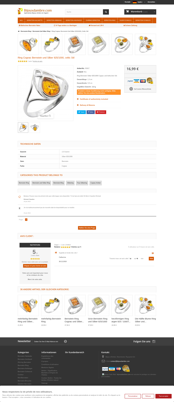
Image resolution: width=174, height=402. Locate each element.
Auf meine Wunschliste (142, 89)
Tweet (82, 112)
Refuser (148, 396)
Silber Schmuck (125, 20)
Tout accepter (163, 396)
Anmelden (151, 2)
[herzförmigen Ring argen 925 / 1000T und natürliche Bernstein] (122, 44)
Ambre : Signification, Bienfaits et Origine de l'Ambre (49, 373)
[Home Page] (18, 31)
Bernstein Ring (109, 20)
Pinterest (101, 112)
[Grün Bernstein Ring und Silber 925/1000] (98, 44)
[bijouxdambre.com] (40, 11)
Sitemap (44, 383)
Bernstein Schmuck (143, 20)
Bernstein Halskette (34, 20)
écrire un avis (37, 61)
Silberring (70, 183)
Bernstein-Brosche (24, 381)
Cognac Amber (96, 183)
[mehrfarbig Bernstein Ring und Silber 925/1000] (28, 44)
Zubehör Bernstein (24, 384)
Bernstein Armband (54, 20)
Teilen (91, 112)
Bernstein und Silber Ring (41, 183)
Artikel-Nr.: (81, 68)
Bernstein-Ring (59, 183)
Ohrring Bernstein (93, 20)
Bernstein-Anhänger (74, 20)
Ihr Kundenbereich (74, 352)
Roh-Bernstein (23, 378)
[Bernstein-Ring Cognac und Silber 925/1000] (75, 44)
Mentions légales (47, 367)
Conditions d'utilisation (50, 364)
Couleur (21, 375)
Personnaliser (132, 396)
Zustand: (80, 72)
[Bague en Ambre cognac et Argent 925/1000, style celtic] (23, 127)
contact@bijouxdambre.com (120, 361)
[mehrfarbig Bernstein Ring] (51, 44)
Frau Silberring (82, 183)
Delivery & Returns (86, 105)
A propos (44, 361)
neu (21, 20)
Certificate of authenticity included (93, 99)
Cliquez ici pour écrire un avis (35, 266)
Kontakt (127, 2)
